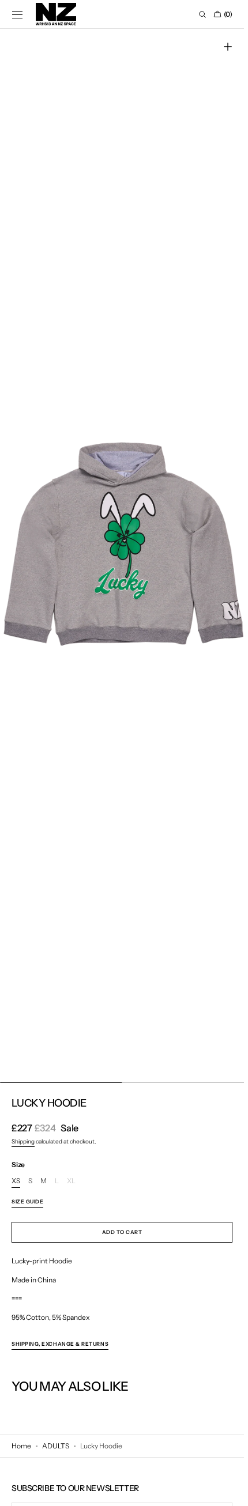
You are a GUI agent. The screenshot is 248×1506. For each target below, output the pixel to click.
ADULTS (55, 1445)
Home (21, 1445)
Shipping (23, 1141)
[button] (17, 14)
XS (16, 1181)
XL (71, 1181)
